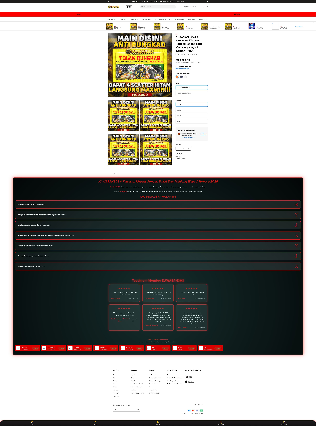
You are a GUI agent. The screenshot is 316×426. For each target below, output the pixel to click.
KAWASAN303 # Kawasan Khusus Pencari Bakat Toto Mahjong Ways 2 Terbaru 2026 (158, 1)
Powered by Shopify (198, 413)
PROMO (32, 424)
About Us (169, 374)
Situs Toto (134, 381)
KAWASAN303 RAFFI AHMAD (162, 19)
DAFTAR (237, 14)
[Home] (113, 7)
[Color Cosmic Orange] (177, 76)
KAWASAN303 (112, 19)
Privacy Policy (153, 390)
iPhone (115, 381)
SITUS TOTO (123, 19)
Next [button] (207, 1)
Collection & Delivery (155, 378)
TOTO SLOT (134, 19)
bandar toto (123, 191)
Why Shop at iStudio (173, 381)
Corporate (134, 378)
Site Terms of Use (154, 393)
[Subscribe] (138, 409)
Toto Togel (116, 396)
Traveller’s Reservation (137, 393)
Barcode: (188, 54)
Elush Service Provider (137, 384)
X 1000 (179, 104)
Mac (114, 374)
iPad (114, 378)
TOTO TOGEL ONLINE (184, 93)
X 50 (178, 121)
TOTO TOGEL (191, 19)
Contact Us (152, 384)
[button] (112, 20)
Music (114, 387)
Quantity (178, 144)
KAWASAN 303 (146, 19)
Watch (115, 384)
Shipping (185, 62)
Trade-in (133, 390)
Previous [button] (108, 1)
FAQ (150, 387)
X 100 (179, 115)
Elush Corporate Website (174, 384)
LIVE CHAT (284, 424)
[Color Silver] (185, 77)
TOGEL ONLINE (203, 19)
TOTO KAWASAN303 (183, 87)
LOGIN (79, 14)
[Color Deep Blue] (181, 77)
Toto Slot (115, 390)
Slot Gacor (116, 393)
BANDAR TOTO (179, 19)
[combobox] (158, 6)
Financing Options (136, 387)
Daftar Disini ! (180, 1)
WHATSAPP (221, 424)
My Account (152, 374)
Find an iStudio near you (174, 378)
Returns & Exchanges (155, 381)
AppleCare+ (134, 374)
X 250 (179, 110)
